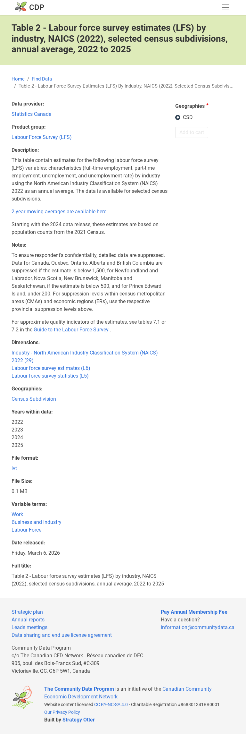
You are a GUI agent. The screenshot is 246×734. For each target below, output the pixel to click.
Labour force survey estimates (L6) (51, 368)
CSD (188, 117)
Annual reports (28, 620)
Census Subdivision (34, 399)
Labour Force (26, 530)
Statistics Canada (32, 114)
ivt (14, 468)
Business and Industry (37, 522)
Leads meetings (29, 627)
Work (17, 514)
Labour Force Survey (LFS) (42, 137)
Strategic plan (27, 612)
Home (18, 79)
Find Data (42, 79)
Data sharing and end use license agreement (62, 635)
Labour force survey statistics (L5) (50, 376)
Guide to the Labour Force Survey (71, 330)
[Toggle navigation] (225, 7)
